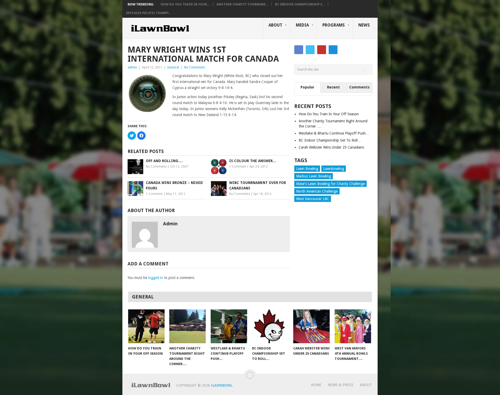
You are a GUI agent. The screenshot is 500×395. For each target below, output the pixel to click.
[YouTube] (321, 49)
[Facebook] (298, 49)
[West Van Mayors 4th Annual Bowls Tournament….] (353, 326)
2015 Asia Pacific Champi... (148, 13)
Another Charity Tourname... (242, 4)
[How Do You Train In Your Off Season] (146, 326)
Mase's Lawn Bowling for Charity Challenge (330, 184)
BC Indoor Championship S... (299, 4)
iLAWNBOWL (221, 385)
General (173, 67)
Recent (333, 87)
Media (302, 25)
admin (132, 67)
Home (316, 385)
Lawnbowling (333, 169)
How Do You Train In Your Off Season (329, 114)
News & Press (340, 385)
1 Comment (237, 166)
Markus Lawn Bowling (313, 176)
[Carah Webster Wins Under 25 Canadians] (311, 326)
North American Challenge (317, 191)
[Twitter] (310, 49)
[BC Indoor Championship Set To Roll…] (270, 326)
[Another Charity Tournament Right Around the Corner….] (187, 326)
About (275, 25)
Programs (333, 25)
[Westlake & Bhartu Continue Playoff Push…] (229, 326)
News (364, 25)
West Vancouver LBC (312, 199)
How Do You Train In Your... (185, 4)
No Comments (194, 67)
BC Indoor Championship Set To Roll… (330, 140)
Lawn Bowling (307, 169)
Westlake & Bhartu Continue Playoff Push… (334, 133)
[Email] (333, 49)
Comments (359, 87)
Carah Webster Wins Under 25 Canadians (331, 147)
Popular (307, 87)
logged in (155, 278)
